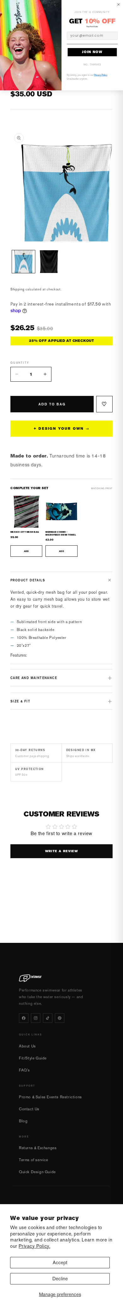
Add (26, 551)
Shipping (17, 289)
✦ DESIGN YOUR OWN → (61, 429)
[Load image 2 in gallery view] (49, 261)
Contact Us (29, 1109)
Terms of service (33, 1160)
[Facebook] (23, 1018)
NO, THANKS (92, 64)
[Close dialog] (118, 4)
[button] (61, 580)
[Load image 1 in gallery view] (23, 261)
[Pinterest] (59, 1018)
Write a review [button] (61, 851)
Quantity (19, 362)
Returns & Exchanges (37, 1148)
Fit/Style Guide (33, 1058)
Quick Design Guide (37, 1172)
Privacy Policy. (34, 1246)
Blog (23, 1121)
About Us (27, 1046)
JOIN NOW (92, 52)
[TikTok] (47, 1018)
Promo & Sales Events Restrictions (50, 1097)
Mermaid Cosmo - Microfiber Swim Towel (60, 533)
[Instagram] (35, 1018)
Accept (60, 1262)
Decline (60, 1278)
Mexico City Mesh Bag (24, 532)
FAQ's (24, 1070)
